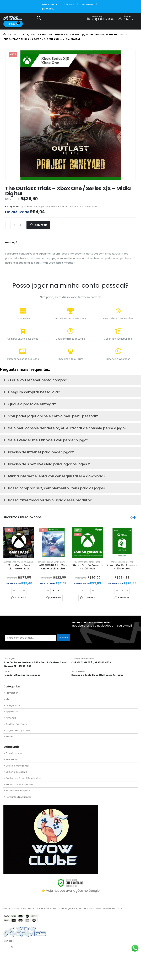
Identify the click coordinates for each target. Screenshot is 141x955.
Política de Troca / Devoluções (23, 778)
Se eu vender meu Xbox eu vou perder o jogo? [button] (48, 440)
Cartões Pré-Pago (16, 724)
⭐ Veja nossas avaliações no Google (70, 891)
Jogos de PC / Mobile (18, 730)
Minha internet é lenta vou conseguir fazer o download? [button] (56, 476)
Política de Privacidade (19, 784)
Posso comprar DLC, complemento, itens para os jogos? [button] (57, 488)
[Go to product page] (122, 542)
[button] (39, 18)
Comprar (40, 225)
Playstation (12, 692)
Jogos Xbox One (28, 206)
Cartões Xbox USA (119, 562)
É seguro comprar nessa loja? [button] (33, 392)
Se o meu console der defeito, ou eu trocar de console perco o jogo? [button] (67, 428)
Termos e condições (18, 790)
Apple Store (12, 711)
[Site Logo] (12, 18)
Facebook (87, 4)
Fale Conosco (14, 753)
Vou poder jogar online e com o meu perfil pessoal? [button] (53, 416)
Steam (9, 736)
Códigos (69, 4)
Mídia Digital (69, 206)
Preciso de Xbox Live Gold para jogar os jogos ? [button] (49, 464)
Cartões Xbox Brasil (13, 562)
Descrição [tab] (12, 242)
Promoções (29, 562)
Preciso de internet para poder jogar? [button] (41, 452)
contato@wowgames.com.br (22, 675)
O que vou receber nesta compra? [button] (38, 380)
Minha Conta (49, 4)
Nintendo (11, 718)
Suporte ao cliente (16, 772)
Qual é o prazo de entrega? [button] (32, 404)
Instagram (48, 9)
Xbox (94, 206)
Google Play (13, 705)
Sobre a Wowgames (18, 765)
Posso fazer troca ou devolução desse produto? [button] (50, 500)
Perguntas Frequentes (18, 797)
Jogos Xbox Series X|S (49, 206)
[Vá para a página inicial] (4, 34)
